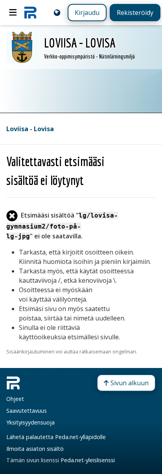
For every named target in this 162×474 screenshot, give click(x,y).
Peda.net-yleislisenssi (88, 460)
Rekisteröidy (135, 12)
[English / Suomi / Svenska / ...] (57, 12)
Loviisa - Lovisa (30, 128)
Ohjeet (15, 399)
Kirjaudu (87, 12)
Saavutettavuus (26, 410)
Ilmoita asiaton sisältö (35, 448)
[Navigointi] (13, 12)
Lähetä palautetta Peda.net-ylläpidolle (56, 437)
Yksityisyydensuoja (30, 422)
